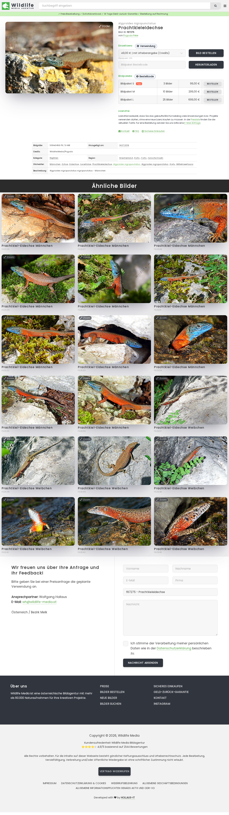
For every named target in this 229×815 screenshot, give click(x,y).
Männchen (55, 164)
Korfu (137, 158)
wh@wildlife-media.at (39, 602)
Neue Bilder (108, 698)
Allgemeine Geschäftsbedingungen (165, 783)
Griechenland (126, 158)
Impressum (49, 783)
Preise (104, 686)
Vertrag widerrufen (114, 771)
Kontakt (125, 131)
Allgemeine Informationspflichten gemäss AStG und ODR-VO (115, 788)
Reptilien (54, 158)
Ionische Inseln (155, 158)
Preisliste (195, 119)
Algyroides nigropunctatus (137, 23)
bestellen (212, 83)
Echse (65, 164)
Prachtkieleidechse (140, 28)
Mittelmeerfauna (184, 164)
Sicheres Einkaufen (154, 131)
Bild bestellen (206, 53)
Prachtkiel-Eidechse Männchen (27, 246)
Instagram (162, 704)
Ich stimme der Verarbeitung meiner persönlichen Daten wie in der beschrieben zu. (171, 648)
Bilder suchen (110, 704)
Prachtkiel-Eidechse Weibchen (179, 427)
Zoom (105, 26)
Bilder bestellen (112, 692)
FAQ (136, 131)
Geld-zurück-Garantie (171, 692)
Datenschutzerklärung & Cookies (83, 783)
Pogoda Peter (130, 35)
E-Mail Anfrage (192, 122)
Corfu (144, 158)
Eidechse (74, 164)
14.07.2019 (124, 145)
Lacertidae (85, 164)
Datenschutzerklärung (174, 648)
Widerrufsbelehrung (124, 783)
